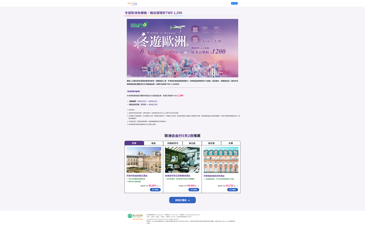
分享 (235, 3)
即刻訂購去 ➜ (182, 200)
